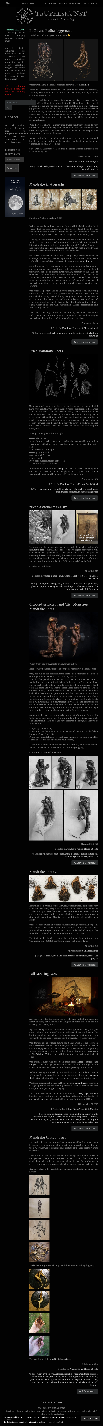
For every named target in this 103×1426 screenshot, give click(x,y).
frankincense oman (64, 1114)
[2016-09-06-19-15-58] (39, 1345)
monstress (82, 856)
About (33, 3)
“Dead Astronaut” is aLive (48, 507)
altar (48, 1119)
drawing (94, 1385)
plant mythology (45, 1374)
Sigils (85, 3)
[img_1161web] (39, 1185)
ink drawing (75, 1122)
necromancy (49, 586)
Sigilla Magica (48, 1088)
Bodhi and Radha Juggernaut (50, 31)
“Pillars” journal (78, 277)
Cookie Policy (58, 1422)
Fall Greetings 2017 (43, 974)
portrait (74, 1374)
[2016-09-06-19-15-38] (39, 1323)
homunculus (43, 1376)
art (57, 586)
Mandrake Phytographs (47, 184)
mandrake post (36, 550)
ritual (53, 1116)
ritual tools (55, 1376)
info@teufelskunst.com (60, 1359)
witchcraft (92, 1382)
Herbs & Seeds (85, 484)
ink (60, 586)
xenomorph (70, 856)
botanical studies (90, 1122)
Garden (62, 3)
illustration (58, 1374)
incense (72, 1116)
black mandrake (37, 1119)
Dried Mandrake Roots (46, 351)
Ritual (95, 484)
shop (86, 85)
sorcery (68, 1382)
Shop (94, 3)
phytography (46, 333)
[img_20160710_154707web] (39, 1251)
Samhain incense (37, 1099)
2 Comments (88, 1391)
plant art (50, 1114)
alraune (69, 166)
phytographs (63, 468)
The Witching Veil (40, 1054)
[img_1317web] (39, 1229)
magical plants (90, 1376)
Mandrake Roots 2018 (45, 872)
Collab (43, 3)
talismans (68, 489)
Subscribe (12, 168)
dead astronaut (78, 583)
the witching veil (85, 1114)
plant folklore (36, 1379)
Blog (24, 3)
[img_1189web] (39, 1207)
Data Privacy (56, 1402)
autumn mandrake (60, 1119)
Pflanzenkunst (91, 328)
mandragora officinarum (85, 166)
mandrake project (89, 169)
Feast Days (67, 1109)
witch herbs (42, 166)
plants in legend (51, 1382)
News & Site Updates (88, 1109)
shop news (82, 1116)
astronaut (92, 854)
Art (81, 328)
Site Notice (45, 1402)
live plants (57, 956)
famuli (67, 1374)
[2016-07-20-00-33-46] (39, 1279)
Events (52, 3)
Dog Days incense (87, 1093)
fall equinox (62, 1116)
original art (88, 333)
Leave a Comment (85, 175)
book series (88, 261)
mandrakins (57, 489)
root (47, 583)
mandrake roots (83, 1083)
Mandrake (74, 3)
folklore (93, 1374)
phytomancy (59, 333)
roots (62, 166)
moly (62, 1382)
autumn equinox (77, 1119)
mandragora (45, 489)
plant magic (36, 586)
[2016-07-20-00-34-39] (39, 1301)
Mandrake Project (89, 161)
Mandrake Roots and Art (47, 1137)
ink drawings (91, 589)
